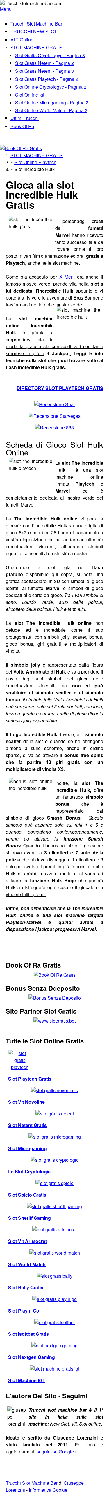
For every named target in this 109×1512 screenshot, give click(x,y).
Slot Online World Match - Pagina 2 (51, 110)
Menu (6, 9)
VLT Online (21, 39)
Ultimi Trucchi (24, 118)
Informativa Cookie (48, 1489)
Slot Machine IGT (26, 1380)
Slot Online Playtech (35, 162)
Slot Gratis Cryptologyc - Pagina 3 (50, 55)
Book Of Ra (22, 126)
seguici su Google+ (56, 1451)
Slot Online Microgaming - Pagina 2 (51, 102)
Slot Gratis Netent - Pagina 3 (44, 71)
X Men (66, 276)
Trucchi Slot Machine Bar (36, 23)
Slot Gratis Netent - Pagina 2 (44, 63)
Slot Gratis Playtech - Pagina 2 (46, 79)
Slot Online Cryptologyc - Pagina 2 (50, 87)
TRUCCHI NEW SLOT (33, 31)
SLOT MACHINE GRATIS (36, 47)
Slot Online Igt (29, 94)
